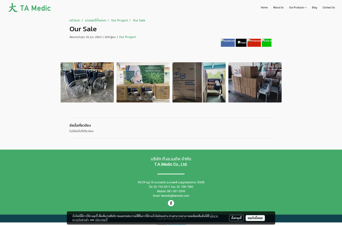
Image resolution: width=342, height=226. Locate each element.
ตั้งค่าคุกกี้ (236, 218)
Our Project (127, 36)
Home (264, 7)
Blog (314, 7)
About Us (278, 7)
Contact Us (329, 7)
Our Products (296, 7)
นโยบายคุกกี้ (101, 219)
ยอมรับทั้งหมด (255, 218)
